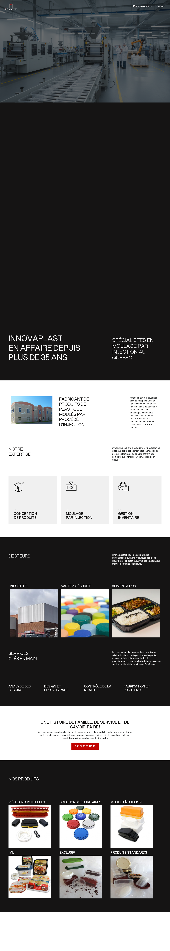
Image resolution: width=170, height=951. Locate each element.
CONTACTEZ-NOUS (85, 746)
